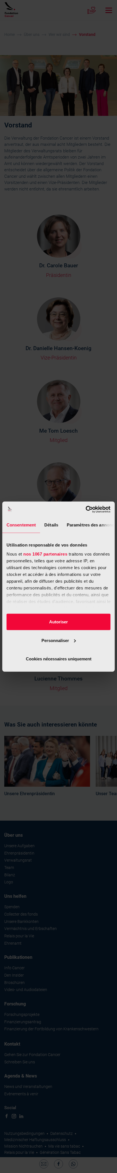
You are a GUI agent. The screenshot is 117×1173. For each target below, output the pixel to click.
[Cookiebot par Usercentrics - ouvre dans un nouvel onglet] (85, 509)
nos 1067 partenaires (45, 553)
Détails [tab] (51, 524)
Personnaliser (55, 640)
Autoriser (58, 621)
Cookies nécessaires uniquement (58, 658)
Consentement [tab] (21, 524)
